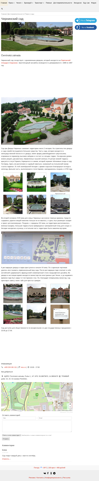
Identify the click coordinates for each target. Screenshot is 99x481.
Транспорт (39, 3)
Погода (40, 468)
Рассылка (66, 478)
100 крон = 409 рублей (56, 468)
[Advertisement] (37, 82)
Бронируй (28, 3)
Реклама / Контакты (36, 478)
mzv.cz (23, 367)
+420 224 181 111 (10, 367)
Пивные (49, 3)
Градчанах (14, 63)
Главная (4, 3)
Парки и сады (29, 14)
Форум (93, 3)
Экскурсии (78, 3)
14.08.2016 (5, 452)
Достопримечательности (62, 3)
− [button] (70, 407)
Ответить (5, 459)
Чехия (18, 3)
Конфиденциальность (53, 478)
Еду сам (86, 3)
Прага (11, 3)
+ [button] (70, 404)
